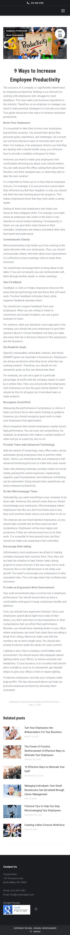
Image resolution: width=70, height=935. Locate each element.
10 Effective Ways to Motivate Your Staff (44, 769)
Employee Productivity (16, 31)
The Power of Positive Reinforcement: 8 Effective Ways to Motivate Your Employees (44, 750)
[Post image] (12, 733)
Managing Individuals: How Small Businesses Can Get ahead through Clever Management (44, 790)
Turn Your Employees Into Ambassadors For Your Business (43, 730)
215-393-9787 (37, 3)
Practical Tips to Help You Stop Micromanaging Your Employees (42, 808)
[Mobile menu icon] (63, 11)
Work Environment (15, 35)
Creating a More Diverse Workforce (44, 825)
